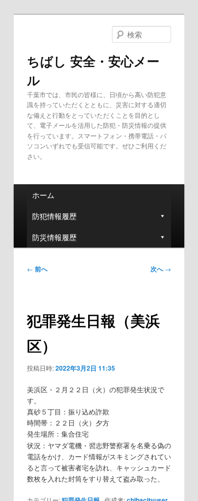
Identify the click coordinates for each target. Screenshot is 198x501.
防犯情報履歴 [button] (54, 216)
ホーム (43, 195)
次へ (160, 268)
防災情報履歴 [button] (54, 237)
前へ (37, 268)
